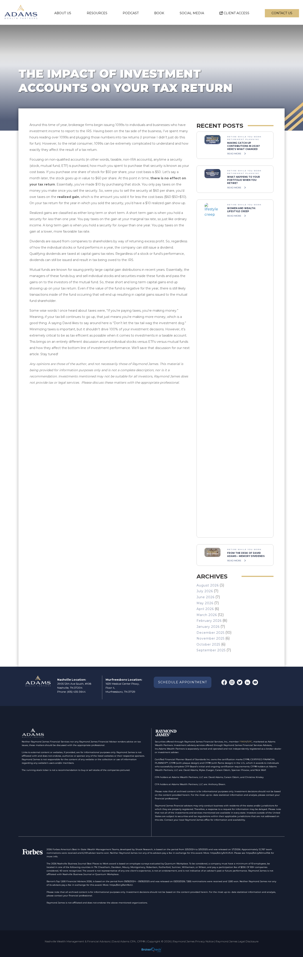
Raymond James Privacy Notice (193, 941)
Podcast (131, 13)
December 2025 (210, 633)
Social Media (192, 13)
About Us (62, 13)
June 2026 (205, 597)
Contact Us (282, 13)
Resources (97, 13)
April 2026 (205, 609)
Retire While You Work (244, 137)
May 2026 (205, 603)
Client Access (236, 13)
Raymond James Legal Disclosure (237, 941)
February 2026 (209, 621)
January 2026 (208, 627)
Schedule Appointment (182, 682)
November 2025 (210, 638)
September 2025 (211, 650)
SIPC (249, 741)
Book (159, 13)
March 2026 (207, 615)
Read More (234, 153)
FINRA (243, 741)
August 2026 (208, 585)
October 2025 (208, 644)
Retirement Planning (243, 139)
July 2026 (205, 591)
